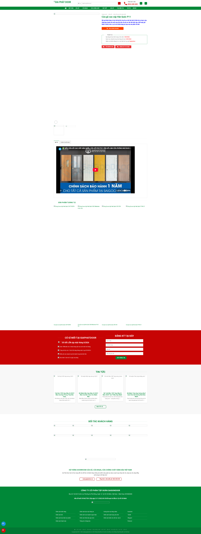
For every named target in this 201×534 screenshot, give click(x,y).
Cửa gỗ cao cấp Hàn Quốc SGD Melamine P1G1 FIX (88, 325)
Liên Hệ (134, 8)
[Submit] (119, 3)
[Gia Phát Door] (64, 3)
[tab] (56, 142)
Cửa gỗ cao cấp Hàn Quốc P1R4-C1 (134, 324)
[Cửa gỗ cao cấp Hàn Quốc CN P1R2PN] (65, 264)
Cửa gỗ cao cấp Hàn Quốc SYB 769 (109, 324)
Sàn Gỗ (112, 8)
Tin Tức (129, 8)
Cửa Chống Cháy (95, 8)
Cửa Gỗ (77, 8)
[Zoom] (55, 122)
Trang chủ (104, 14)
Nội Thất (105, 8)
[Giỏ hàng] (146, 3)
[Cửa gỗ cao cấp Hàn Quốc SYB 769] (113, 264)
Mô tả (56, 142)
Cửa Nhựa (85, 8)
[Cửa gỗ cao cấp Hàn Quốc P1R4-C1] (137, 264)
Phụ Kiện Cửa (120, 8)
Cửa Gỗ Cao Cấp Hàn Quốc (119, 14)
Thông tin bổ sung (65, 142)
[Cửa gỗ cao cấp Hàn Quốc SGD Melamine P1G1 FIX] (89, 264)
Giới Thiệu (71, 8)
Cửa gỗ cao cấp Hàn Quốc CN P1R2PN (62, 324)
